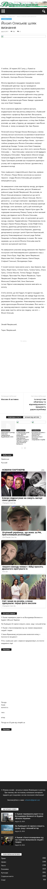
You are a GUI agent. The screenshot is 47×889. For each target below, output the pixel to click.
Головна (3, 16)
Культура (4, 873)
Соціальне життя (7, 876)
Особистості (6, 19)
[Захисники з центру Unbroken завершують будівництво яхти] (8, 426)
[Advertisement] (23, 366)
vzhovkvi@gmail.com (32, 800)
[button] (43, 11)
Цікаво (3, 862)
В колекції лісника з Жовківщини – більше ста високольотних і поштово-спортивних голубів (38, 436)
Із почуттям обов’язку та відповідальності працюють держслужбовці (37, 404)
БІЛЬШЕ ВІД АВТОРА (32, 417)
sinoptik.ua (21, 722)
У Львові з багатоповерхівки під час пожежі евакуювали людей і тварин (21, 629)
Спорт (3, 880)
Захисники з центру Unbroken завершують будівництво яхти (8, 435)
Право (3, 858)
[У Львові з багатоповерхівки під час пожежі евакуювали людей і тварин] (7, 840)
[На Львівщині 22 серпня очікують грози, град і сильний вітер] (7, 829)
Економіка (5, 869)
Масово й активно (10, 399)
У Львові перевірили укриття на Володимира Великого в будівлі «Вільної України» (21, 619)
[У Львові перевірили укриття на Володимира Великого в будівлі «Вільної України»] (7, 817)
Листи (3, 865)
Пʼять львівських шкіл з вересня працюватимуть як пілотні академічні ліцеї (22, 642)
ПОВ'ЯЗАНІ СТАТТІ (14, 417)
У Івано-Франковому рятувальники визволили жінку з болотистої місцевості (20, 635)
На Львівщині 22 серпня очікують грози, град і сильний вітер (23, 624)
